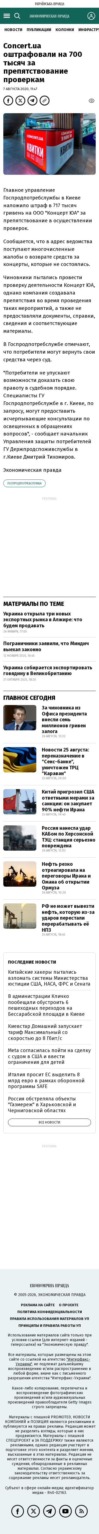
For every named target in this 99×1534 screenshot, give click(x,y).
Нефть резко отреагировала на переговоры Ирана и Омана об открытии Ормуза (66, 876)
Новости (13, 29)
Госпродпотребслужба (24, 483)
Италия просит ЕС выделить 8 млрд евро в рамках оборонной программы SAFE (46, 1080)
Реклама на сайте (38, 1305)
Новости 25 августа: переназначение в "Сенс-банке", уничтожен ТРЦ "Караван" (65, 761)
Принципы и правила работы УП (49, 1326)
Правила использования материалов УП (49, 1319)
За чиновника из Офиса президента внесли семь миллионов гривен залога (64, 719)
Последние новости (32, 962)
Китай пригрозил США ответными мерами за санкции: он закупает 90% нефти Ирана (68, 801)
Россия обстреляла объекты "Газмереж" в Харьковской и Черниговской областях (42, 1105)
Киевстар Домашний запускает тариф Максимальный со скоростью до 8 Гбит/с (45, 1032)
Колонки (65, 29)
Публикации (39, 29)
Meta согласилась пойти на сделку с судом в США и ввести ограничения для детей (49, 1056)
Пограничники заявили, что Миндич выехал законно (46, 646)
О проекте (68, 1305)
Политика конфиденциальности (49, 1312)
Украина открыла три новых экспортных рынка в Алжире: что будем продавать (42, 620)
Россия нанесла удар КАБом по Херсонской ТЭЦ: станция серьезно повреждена (68, 837)
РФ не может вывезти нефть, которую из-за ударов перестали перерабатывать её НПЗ (68, 918)
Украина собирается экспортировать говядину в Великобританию (47, 671)
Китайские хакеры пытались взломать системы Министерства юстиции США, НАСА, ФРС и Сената (49, 978)
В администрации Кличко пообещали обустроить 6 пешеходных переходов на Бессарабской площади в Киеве (46, 1005)
